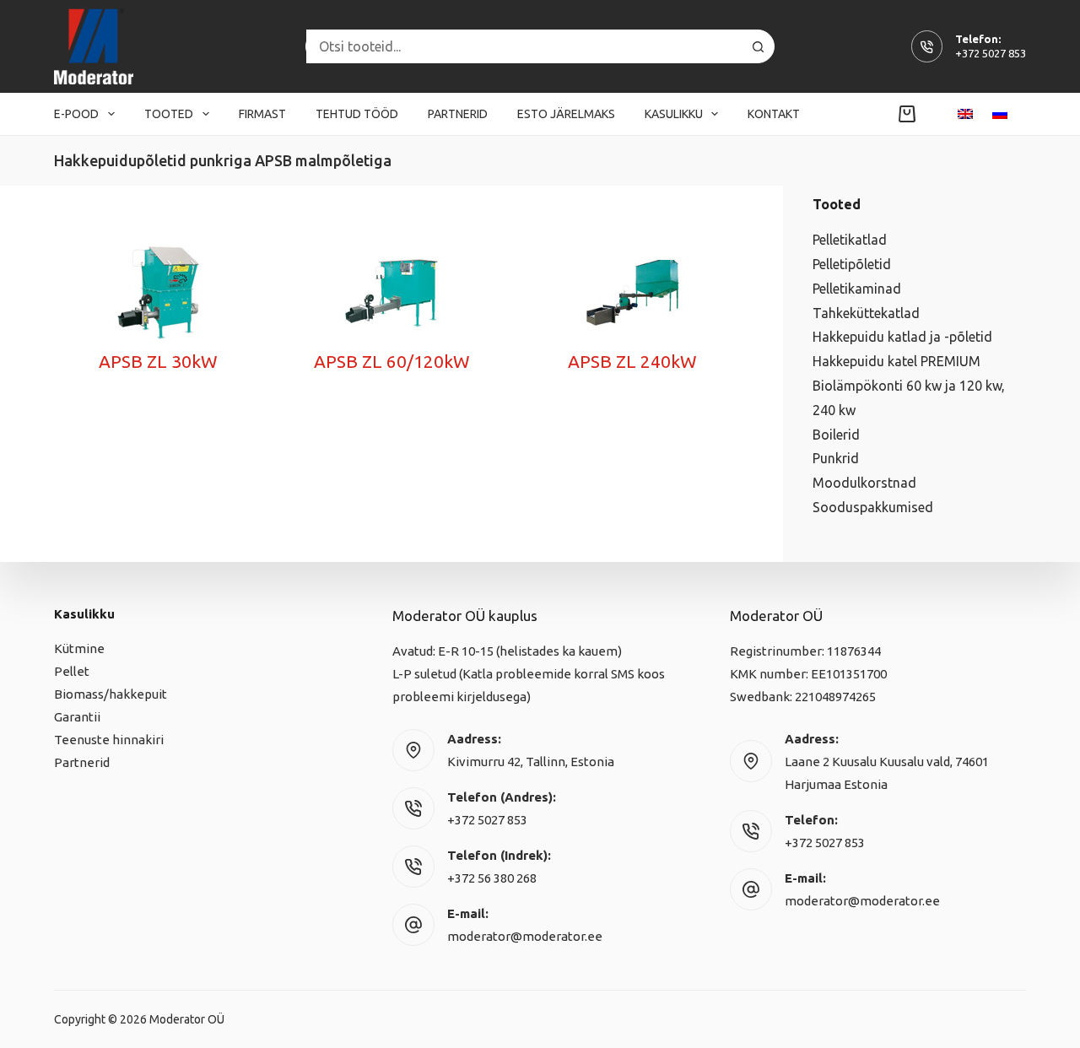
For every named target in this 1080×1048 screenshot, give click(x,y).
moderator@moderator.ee (524, 936)
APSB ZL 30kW (158, 361)
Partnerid (458, 114)
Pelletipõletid (852, 264)
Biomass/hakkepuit (110, 694)
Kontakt (774, 114)
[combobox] (524, 46)
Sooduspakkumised (873, 507)
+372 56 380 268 (492, 878)
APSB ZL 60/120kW (392, 361)
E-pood (76, 114)
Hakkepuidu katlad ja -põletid (902, 336)
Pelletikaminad (857, 288)
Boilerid (836, 434)
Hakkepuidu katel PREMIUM (896, 361)
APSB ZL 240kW (632, 361)
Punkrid (836, 458)
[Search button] (758, 46)
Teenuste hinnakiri (109, 739)
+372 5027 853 (990, 53)
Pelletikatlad (850, 239)
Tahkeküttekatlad (866, 313)
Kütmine (79, 648)
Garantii (77, 717)
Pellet (71, 671)
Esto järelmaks (566, 114)
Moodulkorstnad (864, 482)
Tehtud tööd (357, 114)
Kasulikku (674, 114)
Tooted (168, 114)
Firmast (262, 114)
